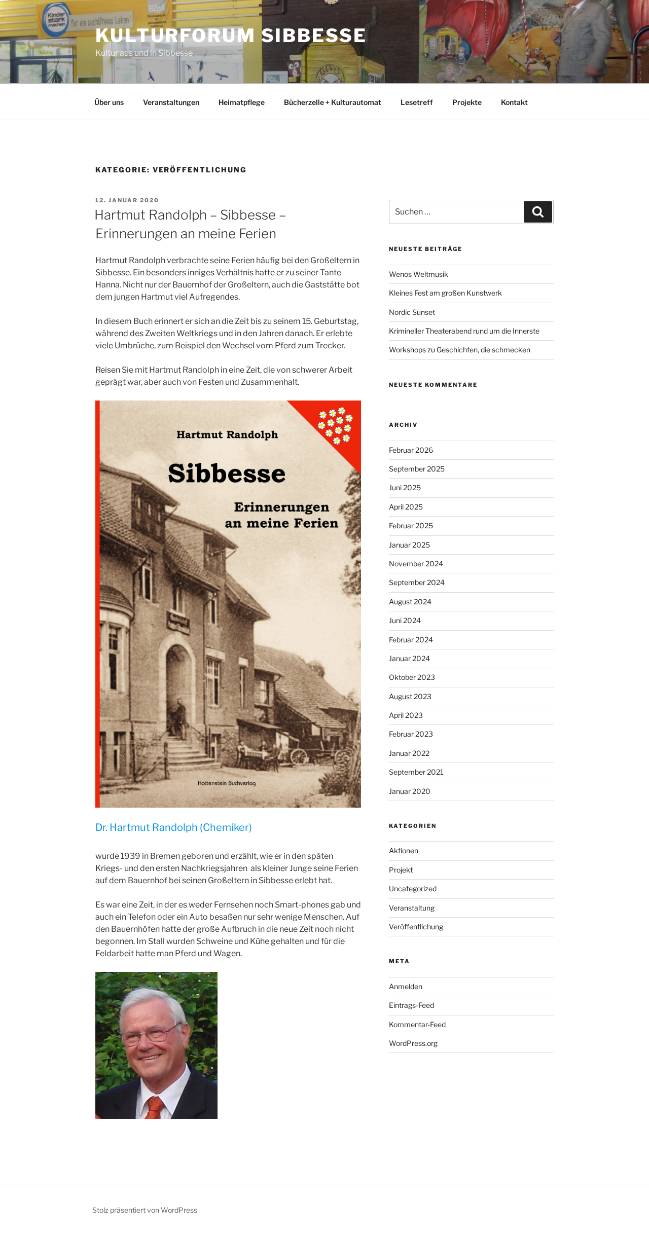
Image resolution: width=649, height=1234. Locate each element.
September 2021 (416, 772)
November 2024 (416, 563)
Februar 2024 (411, 639)
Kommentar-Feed (417, 1024)
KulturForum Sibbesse (231, 35)
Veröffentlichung (416, 926)
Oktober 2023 (412, 677)
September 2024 (417, 582)
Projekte (467, 102)
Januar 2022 (409, 753)
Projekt (401, 869)
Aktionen (403, 850)
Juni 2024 (405, 620)
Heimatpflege (242, 102)
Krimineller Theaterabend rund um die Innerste (464, 330)
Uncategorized (413, 888)
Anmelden (405, 986)
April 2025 (406, 506)
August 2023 (410, 696)
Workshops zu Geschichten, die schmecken (459, 349)
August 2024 (410, 601)
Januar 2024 (409, 658)
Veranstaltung (412, 907)
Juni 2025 (405, 487)
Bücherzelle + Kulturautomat (332, 102)
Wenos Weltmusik (418, 274)
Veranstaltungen (171, 102)
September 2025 (417, 468)
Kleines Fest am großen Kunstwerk (445, 292)
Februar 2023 (411, 734)
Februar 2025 (411, 525)
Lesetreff (417, 102)
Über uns (109, 102)
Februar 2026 (411, 450)
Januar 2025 (409, 544)
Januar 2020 (409, 791)
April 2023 (406, 715)
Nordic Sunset (412, 312)
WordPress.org (413, 1043)
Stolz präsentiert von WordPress (144, 1210)
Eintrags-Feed (411, 1005)
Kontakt (514, 102)
